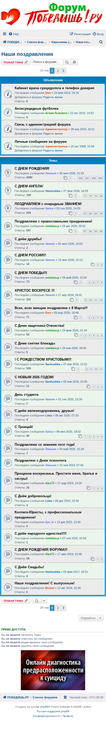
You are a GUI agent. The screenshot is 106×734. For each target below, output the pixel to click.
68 (90, 213)
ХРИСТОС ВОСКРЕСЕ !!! (35, 290)
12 (101, 300)
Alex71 (49, 483)
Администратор (56, 129)
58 (90, 231)
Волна (49, 587)
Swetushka (52, 190)
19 (95, 196)
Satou (49, 208)
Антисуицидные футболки (36, 108)
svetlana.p (52, 226)
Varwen (50, 243)
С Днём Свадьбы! (29, 567)
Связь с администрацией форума (42, 124)
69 (95, 213)
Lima (48, 415)
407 (87, 178)
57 (85, 231)
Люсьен (50, 173)
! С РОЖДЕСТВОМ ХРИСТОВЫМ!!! (43, 359)
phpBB (44, 706)
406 (80, 178)
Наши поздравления (27, 54)
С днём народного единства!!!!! (40, 533)
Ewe (48, 92)
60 (101, 231)
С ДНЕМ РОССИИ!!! (30, 255)
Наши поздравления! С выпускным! (45, 583)
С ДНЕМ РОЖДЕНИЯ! (32, 168)
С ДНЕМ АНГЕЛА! (29, 186)
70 (101, 213)
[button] (63, 71)
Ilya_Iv (49, 522)
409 (100, 178)
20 (101, 196)
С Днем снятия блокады (35, 343)
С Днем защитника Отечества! (39, 326)
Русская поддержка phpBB (53, 711)
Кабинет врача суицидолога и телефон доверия (54, 88)
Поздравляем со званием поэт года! (45, 444)
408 (94, 178)
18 (90, 196)
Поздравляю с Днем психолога (40, 460)
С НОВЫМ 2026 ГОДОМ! (34, 377)
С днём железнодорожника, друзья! (44, 411)
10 (90, 300)
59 (95, 231)
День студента (26, 394)
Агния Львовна (56, 113)
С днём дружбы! (28, 239)
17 (85, 196)
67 (85, 213)
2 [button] (58, 70)
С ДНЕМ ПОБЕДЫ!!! (31, 273)
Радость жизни (53, 97)
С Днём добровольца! (33, 496)
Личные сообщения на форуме (41, 142)
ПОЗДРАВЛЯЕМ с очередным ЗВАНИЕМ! (48, 204)
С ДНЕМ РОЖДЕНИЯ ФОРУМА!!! (41, 550)
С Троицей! (24, 427)
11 (95, 300)
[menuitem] (13, 34)
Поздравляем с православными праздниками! (53, 221)
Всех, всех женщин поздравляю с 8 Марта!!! (51, 308)
